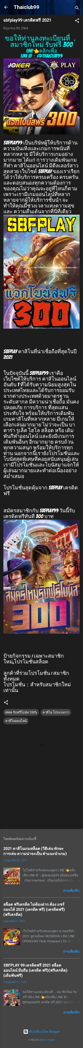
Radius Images (47, 1039)
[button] (77, 21)
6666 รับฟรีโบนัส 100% (21, 712)
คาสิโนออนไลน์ (16, 721)
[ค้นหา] (77, 8)
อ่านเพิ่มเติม (71, 890)
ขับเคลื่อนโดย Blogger (44, 1032)
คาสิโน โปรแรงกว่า (56, 712)
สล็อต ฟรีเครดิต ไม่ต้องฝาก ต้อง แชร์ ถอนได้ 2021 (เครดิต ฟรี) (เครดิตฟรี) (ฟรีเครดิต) (34, 909)
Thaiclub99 (26, 7)
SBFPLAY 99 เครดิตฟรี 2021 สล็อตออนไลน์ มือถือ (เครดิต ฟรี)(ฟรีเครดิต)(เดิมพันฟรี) (35, 970)
